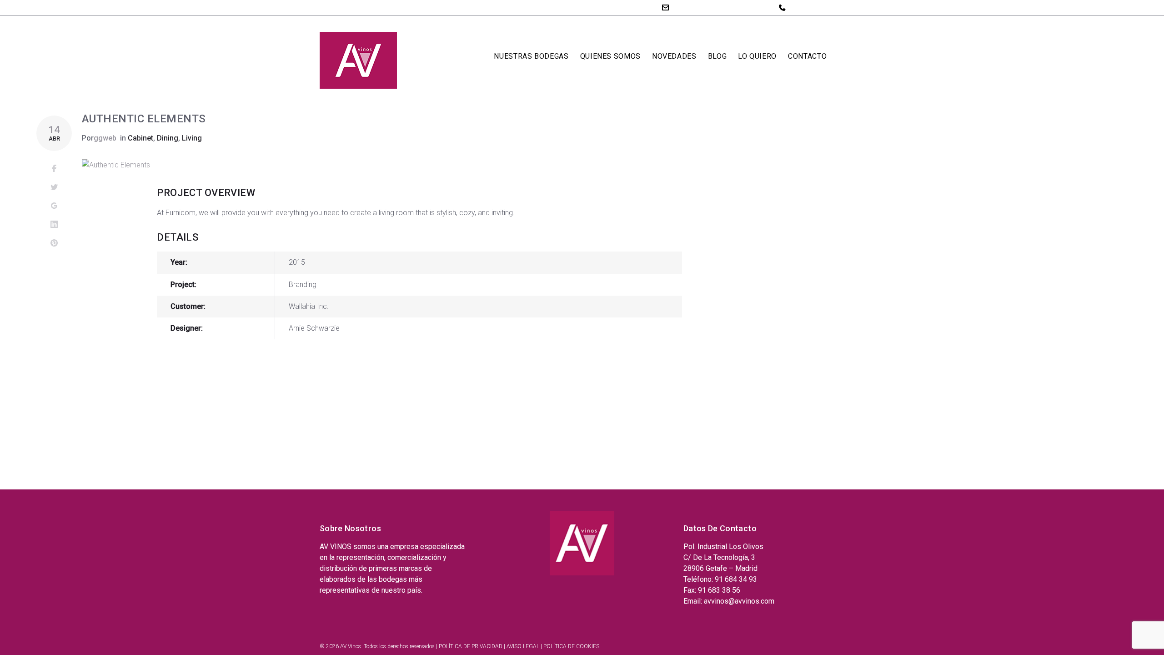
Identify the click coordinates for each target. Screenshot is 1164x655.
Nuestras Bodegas (531, 56)
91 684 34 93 (811, 7)
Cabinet (140, 138)
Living (192, 138)
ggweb (105, 138)
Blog (717, 56)
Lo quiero (757, 56)
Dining (167, 138)
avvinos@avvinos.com (709, 7)
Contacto (807, 56)
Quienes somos (610, 56)
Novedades (674, 56)
